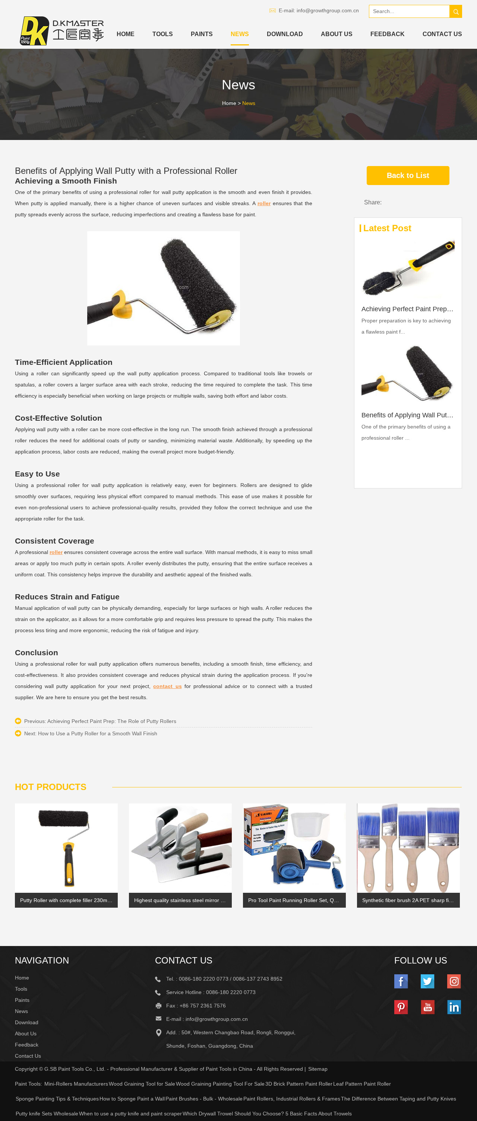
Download (285, 34)
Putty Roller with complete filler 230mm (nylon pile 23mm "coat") (66, 900)
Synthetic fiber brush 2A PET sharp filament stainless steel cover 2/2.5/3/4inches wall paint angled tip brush (408, 900)
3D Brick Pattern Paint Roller (298, 1084)
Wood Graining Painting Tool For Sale (220, 1084)
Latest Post (387, 228)
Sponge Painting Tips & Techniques (57, 1099)
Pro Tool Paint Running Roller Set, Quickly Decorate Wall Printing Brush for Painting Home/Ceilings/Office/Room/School (294, 900)
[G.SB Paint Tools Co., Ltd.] (62, 31)
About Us (337, 34)
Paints (202, 34)
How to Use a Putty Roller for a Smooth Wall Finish (97, 733)
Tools (162, 34)
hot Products (50, 787)
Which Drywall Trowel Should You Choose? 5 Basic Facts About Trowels (267, 1114)
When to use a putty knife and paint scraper (130, 1114)
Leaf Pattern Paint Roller (362, 1084)
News (240, 34)
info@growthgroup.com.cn (328, 10)
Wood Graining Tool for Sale (142, 1084)
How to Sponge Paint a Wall (132, 1099)
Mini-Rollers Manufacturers (76, 1084)
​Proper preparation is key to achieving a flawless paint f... (406, 326)
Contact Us (442, 34)
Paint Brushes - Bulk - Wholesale (204, 1099)
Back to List (408, 175)
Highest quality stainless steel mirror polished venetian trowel (180, 900)
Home (126, 34)
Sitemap (318, 1069)
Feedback (387, 34)
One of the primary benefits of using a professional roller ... (406, 432)
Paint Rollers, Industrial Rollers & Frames (291, 1099)
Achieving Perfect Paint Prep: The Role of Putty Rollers (111, 721)
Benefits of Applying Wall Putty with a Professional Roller (408, 415)
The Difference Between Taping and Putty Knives (398, 1099)
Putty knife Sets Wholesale (47, 1114)
